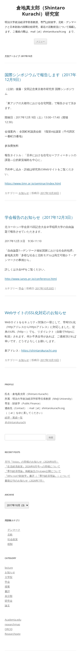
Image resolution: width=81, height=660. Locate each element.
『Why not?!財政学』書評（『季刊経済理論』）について (37, 476)
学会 (21, 288)
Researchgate (12, 634)
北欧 (10, 534)
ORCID (8, 629)
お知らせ (24, 193)
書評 (7, 591)
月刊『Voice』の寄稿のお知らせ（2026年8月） (32, 461)
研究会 (8, 600)
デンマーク (13, 530)
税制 (10, 544)
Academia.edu (13, 619)
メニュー (40, 41)
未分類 (8, 596)
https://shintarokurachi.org (39, 350)
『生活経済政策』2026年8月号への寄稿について (32, 466)
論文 (7, 605)
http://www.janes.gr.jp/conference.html (31, 279)
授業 (7, 586)
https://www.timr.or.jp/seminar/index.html (33, 183)
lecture (9, 567)
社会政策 (12, 539)
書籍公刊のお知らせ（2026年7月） (25, 480)
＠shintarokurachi (15, 422)
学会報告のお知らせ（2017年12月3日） (40, 217)
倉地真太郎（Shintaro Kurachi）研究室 (40, 11)
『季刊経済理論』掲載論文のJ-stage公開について (33, 471)
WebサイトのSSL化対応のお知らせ (35, 312)
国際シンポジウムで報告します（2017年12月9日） (40, 77)
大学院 (8, 577)
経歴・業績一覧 (14, 417)
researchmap (12, 624)
